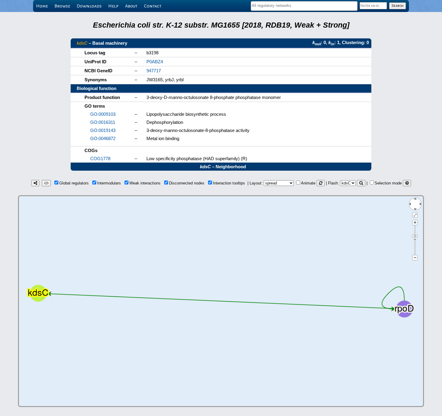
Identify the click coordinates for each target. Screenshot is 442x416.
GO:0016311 (102, 122)
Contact (152, 6)
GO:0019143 (102, 130)
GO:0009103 (102, 114)
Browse (62, 6)
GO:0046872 (102, 138)
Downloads (89, 6)
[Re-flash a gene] (361, 183)
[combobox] (304, 6)
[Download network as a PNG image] (35, 183)
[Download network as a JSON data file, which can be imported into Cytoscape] (46, 183)
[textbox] (304, 5)
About (131, 6)
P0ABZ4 (154, 61)
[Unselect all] (407, 183)
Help (113, 6)
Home (42, 6)
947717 (153, 70)
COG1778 (100, 158)
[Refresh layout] (321, 183)
